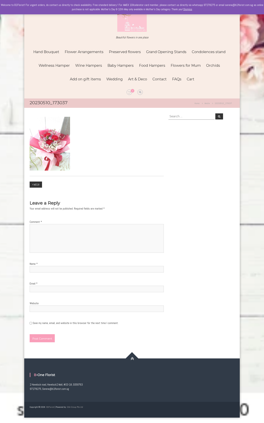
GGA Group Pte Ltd (75, 407)
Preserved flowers (125, 52)
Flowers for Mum (186, 65)
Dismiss (187, 9)
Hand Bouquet (46, 52)
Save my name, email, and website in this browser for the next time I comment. (75, 323)
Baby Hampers (120, 65)
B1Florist (50, 407)
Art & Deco (137, 79)
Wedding (114, 79)
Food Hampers (152, 65)
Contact (159, 79)
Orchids (213, 65)
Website (34, 303)
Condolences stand (209, 52)
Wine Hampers (88, 65)
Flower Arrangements (84, 52)
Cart (190, 79)
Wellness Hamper (54, 65)
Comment (36, 222)
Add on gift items (85, 79)
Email (34, 283)
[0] (129, 92)
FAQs (176, 79)
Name (34, 264)
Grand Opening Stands (166, 52)
